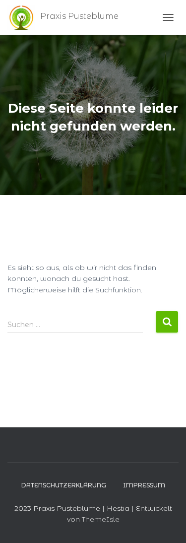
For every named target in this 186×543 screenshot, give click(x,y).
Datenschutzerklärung (63, 485)
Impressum (144, 485)
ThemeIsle (101, 519)
